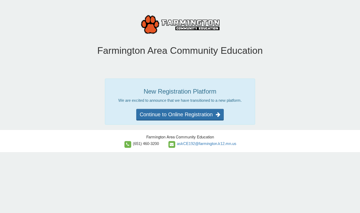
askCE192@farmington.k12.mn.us (206, 143)
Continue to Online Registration (178, 114)
